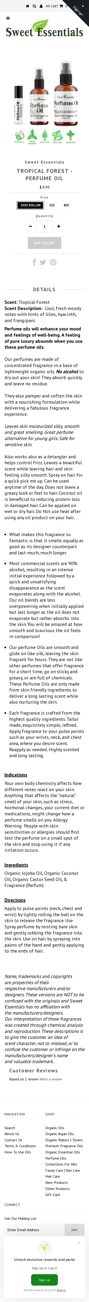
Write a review (50, 1079)
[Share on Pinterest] (53, 263)
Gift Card (52, 1194)
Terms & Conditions (20, 1145)
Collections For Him (61, 1164)
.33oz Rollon (30, 205)
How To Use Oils (18, 1152)
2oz (52, 205)
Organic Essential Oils (62, 1152)
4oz (66, 205)
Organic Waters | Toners (64, 1139)
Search (10, 1127)
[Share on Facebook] (34, 263)
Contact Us (13, 1139)
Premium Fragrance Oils (64, 1145)
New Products (56, 1182)
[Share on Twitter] (43, 263)
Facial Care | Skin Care (62, 1170)
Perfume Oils (55, 1158)
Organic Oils (54, 1127)
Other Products (57, 1188)
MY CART (56, 6)
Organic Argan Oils (59, 1133)
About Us (12, 1133)
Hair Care (52, 1176)
